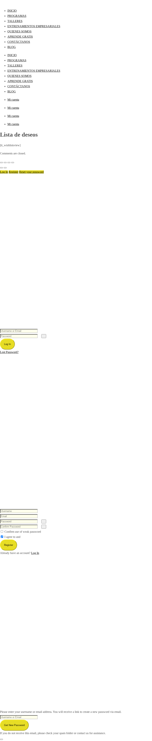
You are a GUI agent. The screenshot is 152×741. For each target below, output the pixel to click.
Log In (4, 171)
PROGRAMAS (16, 15)
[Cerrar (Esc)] (12, 162)
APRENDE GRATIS (20, 36)
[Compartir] (8, 162)
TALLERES (14, 21)
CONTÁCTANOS (18, 41)
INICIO (12, 10)
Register (13, 171)
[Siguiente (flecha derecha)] (5, 167)
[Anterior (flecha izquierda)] (1, 167)
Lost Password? (9, 352)
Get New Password (14, 725)
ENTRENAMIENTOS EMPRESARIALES (33, 26)
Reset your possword (31, 171)
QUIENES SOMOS (19, 31)
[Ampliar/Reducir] (1, 162)
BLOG (11, 47)
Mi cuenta (13, 99)
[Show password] (43, 336)
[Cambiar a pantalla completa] (5, 162)
